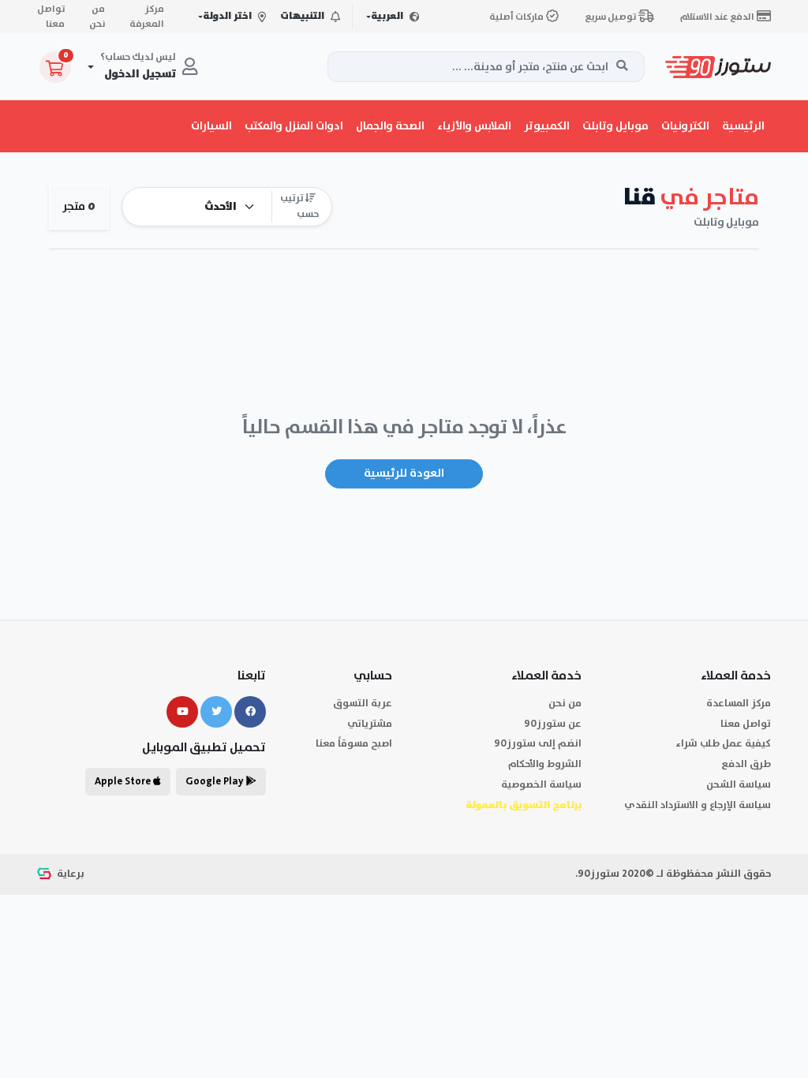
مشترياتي (369, 724)
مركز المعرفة (146, 17)
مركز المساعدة (738, 703)
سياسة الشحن (738, 785)
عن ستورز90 (553, 724)
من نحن (97, 17)
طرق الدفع (746, 764)
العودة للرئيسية (404, 473)
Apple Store (124, 781)
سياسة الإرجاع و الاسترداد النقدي (697, 805)
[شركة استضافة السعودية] (45, 874)
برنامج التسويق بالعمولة (524, 805)
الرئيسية (743, 126)
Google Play (215, 781)
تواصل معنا (51, 17)
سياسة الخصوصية (541, 785)
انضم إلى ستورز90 (538, 744)
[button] (685, 126)
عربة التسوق (362, 703)
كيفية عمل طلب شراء (723, 744)
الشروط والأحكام (545, 764)
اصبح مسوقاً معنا (354, 744)
